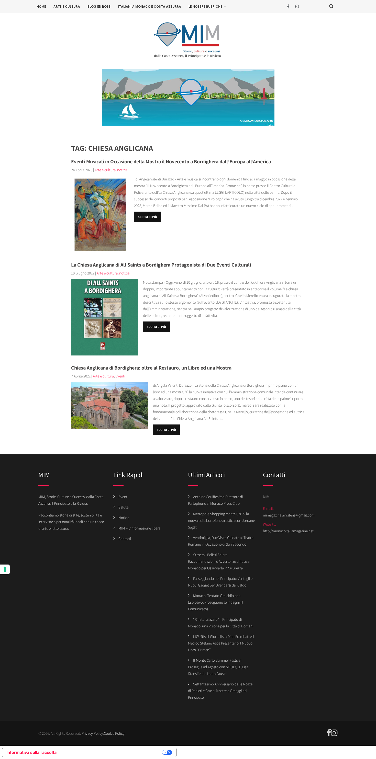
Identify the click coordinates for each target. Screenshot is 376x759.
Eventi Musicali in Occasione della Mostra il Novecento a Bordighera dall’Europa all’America (171, 161)
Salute (123, 507)
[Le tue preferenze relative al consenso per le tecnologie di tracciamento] (5, 569)
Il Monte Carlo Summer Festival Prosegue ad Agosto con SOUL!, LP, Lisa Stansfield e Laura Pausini (218, 667)
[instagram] (297, 6)
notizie (122, 169)
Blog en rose (98, 6)
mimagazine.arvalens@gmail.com (289, 515)
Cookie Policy (114, 733)
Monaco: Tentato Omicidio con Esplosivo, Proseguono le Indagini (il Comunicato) (215, 602)
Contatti (124, 538)
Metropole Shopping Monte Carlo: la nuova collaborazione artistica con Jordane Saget (221, 520)
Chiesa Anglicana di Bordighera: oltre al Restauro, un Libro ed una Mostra (151, 367)
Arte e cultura (66, 6)
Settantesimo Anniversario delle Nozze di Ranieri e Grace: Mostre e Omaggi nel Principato (220, 691)
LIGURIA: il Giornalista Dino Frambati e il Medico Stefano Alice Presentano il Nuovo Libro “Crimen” (221, 643)
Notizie (123, 517)
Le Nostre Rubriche (205, 6)
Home (41, 6)
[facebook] (288, 6)
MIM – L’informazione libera (139, 528)
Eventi (120, 376)
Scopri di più (147, 217)
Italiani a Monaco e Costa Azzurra (149, 6)
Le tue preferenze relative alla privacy (112, 752)
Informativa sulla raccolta (31, 752)
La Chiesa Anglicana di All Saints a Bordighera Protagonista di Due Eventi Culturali (161, 264)
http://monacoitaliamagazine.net (288, 530)
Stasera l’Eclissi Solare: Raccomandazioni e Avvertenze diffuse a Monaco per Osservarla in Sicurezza (218, 561)
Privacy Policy (92, 733)
